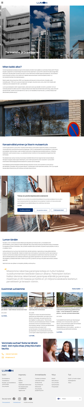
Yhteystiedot (55, 386)
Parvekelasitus (6, 378)
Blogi (20, 378)
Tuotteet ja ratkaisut (40, 378)
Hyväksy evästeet (25, 210)
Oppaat (20, 382)
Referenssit (38, 386)
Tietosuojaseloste (6, 402)
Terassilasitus (5, 380)
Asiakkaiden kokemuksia (25, 384)
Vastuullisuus (55, 380)
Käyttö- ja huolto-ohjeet (74, 378)
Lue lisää (19, 205)
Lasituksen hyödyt (40, 380)
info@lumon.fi (10, 357)
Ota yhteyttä (5, 386)
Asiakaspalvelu (72, 380)
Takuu (69, 382)
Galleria (20, 380)
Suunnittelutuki (39, 384)
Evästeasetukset (59, 210)
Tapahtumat (22, 390)
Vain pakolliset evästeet (42, 210)
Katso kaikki (76, 289)
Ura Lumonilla (55, 382)
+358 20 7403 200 (11, 354)
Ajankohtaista (55, 384)
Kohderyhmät (38, 382)
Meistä (53, 378)
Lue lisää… (4, 316)
